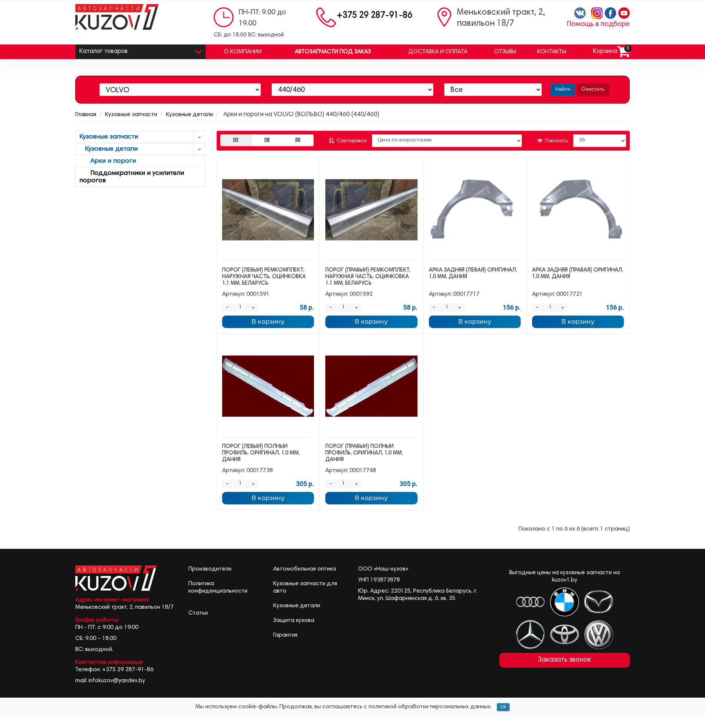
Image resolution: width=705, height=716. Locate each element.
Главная (85, 115)
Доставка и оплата (437, 52)
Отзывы (505, 52)
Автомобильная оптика (304, 569)
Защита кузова (293, 620)
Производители (209, 569)
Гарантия (285, 635)
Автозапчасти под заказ (333, 52)
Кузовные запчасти (131, 115)
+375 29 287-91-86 (374, 15)
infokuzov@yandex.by (116, 681)
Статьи (198, 613)
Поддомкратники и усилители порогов (131, 177)
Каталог (103, 51)
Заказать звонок (564, 659)
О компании (242, 52)
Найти (562, 89)
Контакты (551, 52)
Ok (503, 707)
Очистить (592, 89)
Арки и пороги (107, 161)
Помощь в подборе (598, 24)
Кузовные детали (189, 115)
